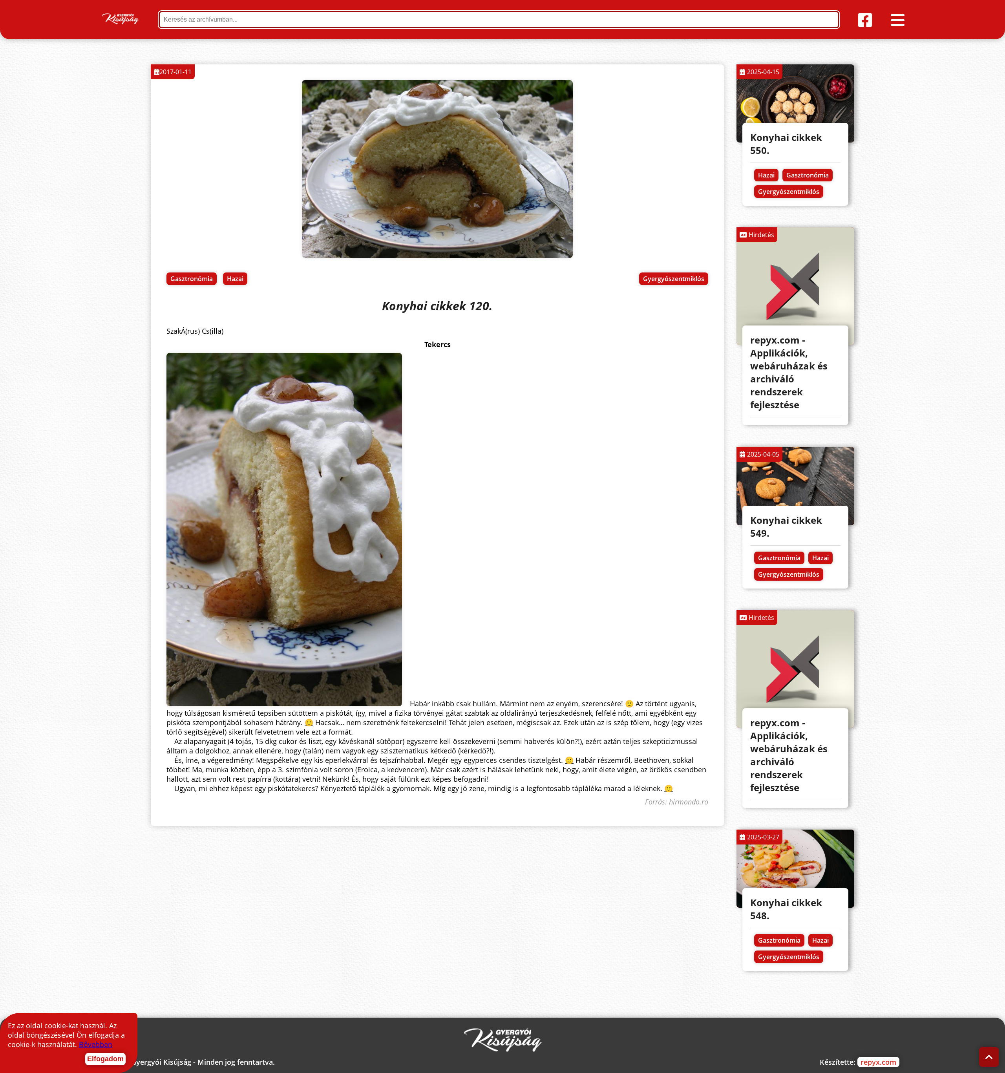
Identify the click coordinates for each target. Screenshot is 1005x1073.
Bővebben (95, 1044)
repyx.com (878, 1062)
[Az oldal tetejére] (989, 1057)
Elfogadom (105, 1059)
